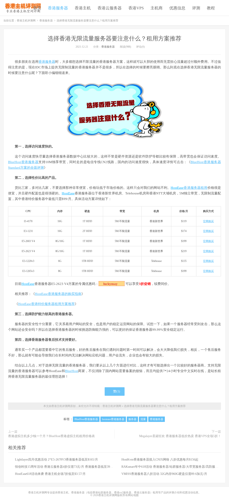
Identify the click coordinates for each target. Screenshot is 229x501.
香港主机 (83, 8)
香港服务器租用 (195, 187)
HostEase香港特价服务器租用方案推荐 (46, 304)
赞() (116, 391)
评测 (196, 8)
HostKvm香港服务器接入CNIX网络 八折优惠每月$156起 (159, 459)
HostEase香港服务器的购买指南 (58, 294)
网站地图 (133, 495)
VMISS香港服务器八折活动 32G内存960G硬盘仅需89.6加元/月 (164, 474)
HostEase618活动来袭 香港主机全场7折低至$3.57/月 (50, 474)
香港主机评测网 (22, 7)
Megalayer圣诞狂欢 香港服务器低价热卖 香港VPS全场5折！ (180, 436)
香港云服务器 (110, 8)
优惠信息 (177, 8)
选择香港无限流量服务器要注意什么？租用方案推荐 (114, 38)
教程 (211, 8)
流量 (143, 419)
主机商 (157, 8)
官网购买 (208, 221)
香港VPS (136, 8)
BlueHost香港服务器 (23, 162)
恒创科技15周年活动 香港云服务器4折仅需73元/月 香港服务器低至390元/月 (67, 466)
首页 (37, 8)
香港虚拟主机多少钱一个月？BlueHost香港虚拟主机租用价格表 (51, 436)
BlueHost (71, 371)
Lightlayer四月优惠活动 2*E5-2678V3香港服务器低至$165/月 (56, 459)
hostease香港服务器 (113, 419)
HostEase (177, 187)
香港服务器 (58, 8)
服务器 (132, 419)
